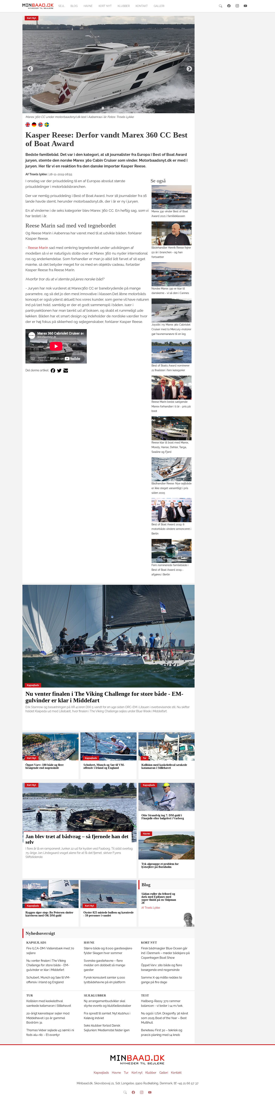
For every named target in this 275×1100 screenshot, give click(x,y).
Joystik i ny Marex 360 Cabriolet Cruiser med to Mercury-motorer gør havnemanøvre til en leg (171, 329)
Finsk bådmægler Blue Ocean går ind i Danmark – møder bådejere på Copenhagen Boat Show (165, 953)
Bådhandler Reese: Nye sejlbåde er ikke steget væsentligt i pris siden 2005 (172, 488)
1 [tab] (103, 108)
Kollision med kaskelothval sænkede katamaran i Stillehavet (164, 766)
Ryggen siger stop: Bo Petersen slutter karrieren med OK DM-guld (49, 914)
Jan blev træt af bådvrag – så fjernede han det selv (76, 839)
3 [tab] (114, 108)
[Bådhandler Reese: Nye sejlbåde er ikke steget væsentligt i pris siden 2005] (172, 469)
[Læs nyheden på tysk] (34, 124)
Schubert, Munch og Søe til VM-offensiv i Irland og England (104, 766)
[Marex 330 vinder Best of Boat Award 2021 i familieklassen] (172, 197)
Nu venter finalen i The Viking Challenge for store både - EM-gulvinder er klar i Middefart (104, 697)
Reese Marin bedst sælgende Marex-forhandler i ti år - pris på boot (171, 406)
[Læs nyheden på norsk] (40, 124)
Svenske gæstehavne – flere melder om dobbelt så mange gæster (104, 965)
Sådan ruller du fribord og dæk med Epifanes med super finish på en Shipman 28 (158, 898)
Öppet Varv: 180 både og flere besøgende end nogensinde (44, 766)
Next (188, 68)
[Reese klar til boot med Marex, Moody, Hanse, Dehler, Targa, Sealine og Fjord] (172, 428)
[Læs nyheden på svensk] (47, 124)
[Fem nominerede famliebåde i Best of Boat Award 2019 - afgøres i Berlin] (172, 551)
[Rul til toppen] (269, 1094)
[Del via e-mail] (65, 370)
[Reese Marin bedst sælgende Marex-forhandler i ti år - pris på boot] (172, 388)
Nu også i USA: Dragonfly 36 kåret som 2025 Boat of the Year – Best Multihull (164, 1018)
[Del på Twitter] (59, 370)
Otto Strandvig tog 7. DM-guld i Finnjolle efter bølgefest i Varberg (162, 817)
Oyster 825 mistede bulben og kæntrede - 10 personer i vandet (108, 914)
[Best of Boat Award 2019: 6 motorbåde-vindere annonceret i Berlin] (172, 510)
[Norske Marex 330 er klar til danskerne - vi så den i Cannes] (172, 274)
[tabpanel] (108, 67)
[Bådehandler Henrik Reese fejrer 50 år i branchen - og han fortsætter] (172, 233)
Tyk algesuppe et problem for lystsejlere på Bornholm (160, 865)
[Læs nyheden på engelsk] (27, 124)
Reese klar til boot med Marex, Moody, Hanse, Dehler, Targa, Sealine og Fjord (170, 447)
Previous (29, 68)
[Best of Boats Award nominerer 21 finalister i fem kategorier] (172, 351)
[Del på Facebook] (53, 370)
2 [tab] (108, 108)
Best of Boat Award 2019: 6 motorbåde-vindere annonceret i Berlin (171, 529)
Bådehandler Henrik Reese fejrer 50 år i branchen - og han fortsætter (171, 252)
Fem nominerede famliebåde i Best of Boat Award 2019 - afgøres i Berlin (170, 569)
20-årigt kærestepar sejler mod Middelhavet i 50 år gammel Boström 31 (47, 1018)
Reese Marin (38, 248)
